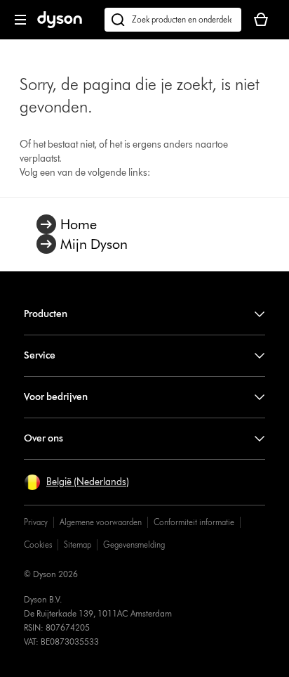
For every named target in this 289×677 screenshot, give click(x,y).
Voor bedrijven (56, 397)
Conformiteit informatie (194, 522)
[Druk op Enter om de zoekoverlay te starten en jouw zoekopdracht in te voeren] (173, 20)
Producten (45, 314)
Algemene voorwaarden (101, 522)
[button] (76, 482)
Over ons (43, 438)
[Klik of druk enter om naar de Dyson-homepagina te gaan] (59, 25)
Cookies (38, 544)
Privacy (36, 522)
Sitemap (77, 544)
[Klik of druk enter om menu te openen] (20, 20)
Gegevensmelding (134, 544)
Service (39, 355)
